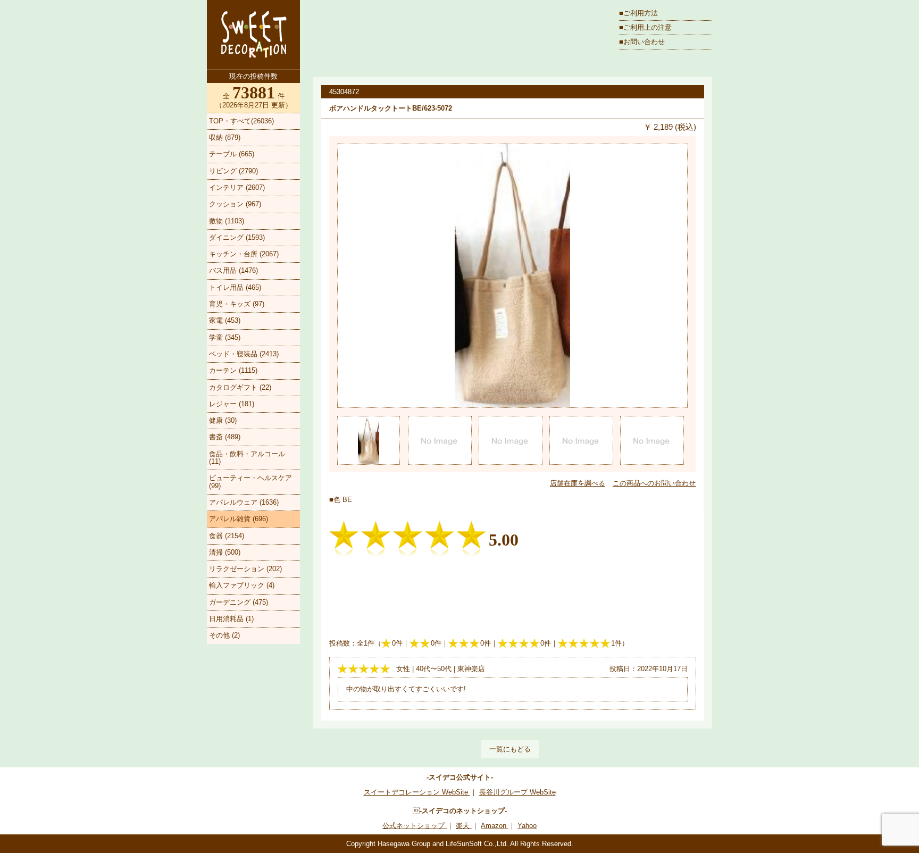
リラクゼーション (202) (245, 569)
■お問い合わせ (642, 42)
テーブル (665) (231, 154)
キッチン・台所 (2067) (244, 254)
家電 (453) (224, 320)
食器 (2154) (226, 536)
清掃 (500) (224, 552)
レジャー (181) (231, 404)
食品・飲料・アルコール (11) (247, 457)
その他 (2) (224, 635)
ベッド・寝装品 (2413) (244, 354)
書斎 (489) (224, 437)
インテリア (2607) (237, 187)
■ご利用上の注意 (645, 27)
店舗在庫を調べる (577, 483)
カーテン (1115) (233, 370)
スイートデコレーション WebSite (417, 792)
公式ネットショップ (414, 826)
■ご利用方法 (638, 13)
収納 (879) (224, 137)
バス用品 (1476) (233, 270)
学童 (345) (224, 337)
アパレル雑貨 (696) (238, 519)
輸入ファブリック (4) (241, 585)
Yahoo (527, 826)
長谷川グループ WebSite (517, 792)
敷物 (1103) (226, 221)
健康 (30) (223, 420)
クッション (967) (235, 204)
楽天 (464, 826)
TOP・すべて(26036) (241, 121)
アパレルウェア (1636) (244, 502)
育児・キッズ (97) (236, 304)
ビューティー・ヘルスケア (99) (250, 481)
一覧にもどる (510, 749)
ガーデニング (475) (238, 602)
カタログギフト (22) (240, 387)
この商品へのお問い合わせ (654, 483)
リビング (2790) (233, 171)
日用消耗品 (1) (231, 619)
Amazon (494, 826)
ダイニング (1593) (237, 237)
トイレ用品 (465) (235, 287)
